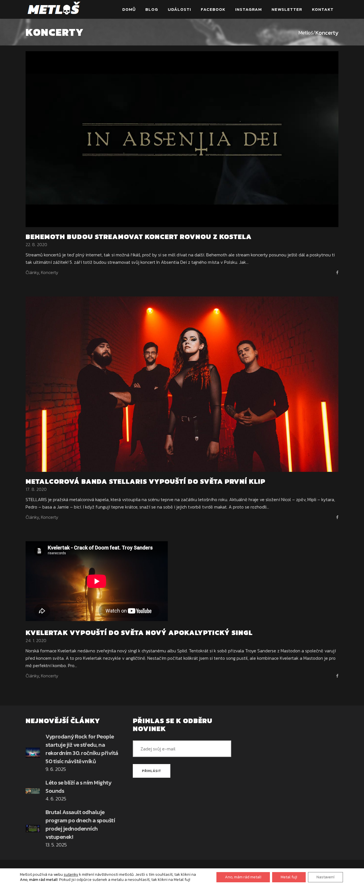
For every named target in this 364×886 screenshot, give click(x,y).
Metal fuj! (289, 877)
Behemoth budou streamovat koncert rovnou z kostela (139, 237)
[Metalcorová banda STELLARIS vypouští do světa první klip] (182, 383)
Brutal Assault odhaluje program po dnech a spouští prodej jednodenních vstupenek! (80, 824)
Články (32, 272)
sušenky (71, 874)
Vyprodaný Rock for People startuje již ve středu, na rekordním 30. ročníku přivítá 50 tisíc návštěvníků (82, 748)
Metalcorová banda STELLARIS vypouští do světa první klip (145, 481)
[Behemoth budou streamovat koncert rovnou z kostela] (182, 138)
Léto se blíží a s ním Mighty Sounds (78, 786)
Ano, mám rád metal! (243, 877)
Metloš (305, 32)
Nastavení (325, 877)
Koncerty (49, 272)
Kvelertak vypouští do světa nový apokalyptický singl (139, 633)
